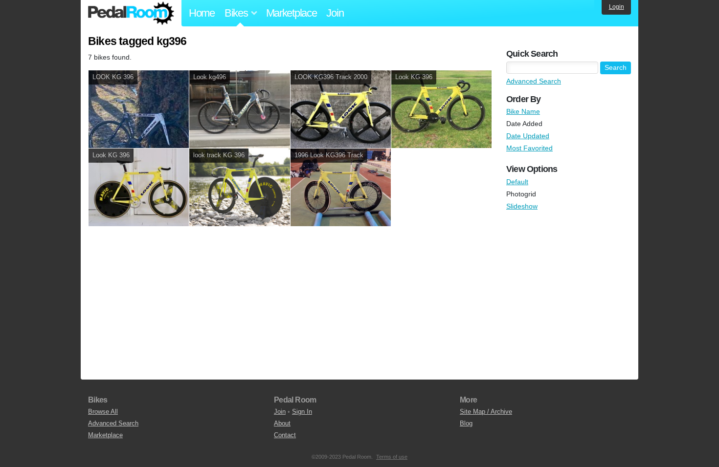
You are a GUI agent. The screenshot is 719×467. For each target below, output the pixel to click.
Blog (466, 423)
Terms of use (391, 457)
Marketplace (291, 13)
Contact (285, 435)
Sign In (302, 411)
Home (202, 13)
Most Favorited (529, 148)
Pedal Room (131, 13)
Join (334, 13)
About (282, 423)
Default (517, 182)
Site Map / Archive (486, 411)
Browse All (103, 411)
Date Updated (527, 136)
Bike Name (523, 111)
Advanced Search (533, 81)
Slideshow (522, 206)
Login (616, 6)
